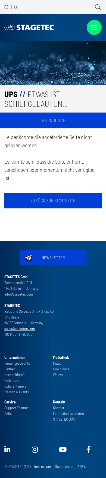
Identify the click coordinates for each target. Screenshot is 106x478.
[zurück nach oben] (94, 466)
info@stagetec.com (18, 294)
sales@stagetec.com (19, 328)
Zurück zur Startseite (53, 200)
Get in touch (53, 120)
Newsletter (53, 257)
